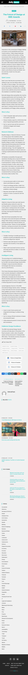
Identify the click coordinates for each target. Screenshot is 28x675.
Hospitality (4, 592)
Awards (14, 10)
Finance (3, 579)
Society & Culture (5, 625)
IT (2, 598)
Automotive (4, 520)
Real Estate (4, 616)
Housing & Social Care (7, 596)
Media (3, 607)
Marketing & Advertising (7, 605)
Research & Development (7, 618)
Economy (4, 550)
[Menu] (2, 2)
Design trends (14, 348)
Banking (3, 524)
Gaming (3, 585)
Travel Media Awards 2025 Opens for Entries (12, 420)
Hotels (3, 594)
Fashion (3, 570)
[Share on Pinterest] (15, 26)
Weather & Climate (6, 644)
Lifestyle (4, 603)
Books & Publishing (6, 526)
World (3, 649)
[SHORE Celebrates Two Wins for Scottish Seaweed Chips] (14, 449)
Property (4, 614)
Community (4, 537)
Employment (4, 557)
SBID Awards (5, 352)
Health (3, 587)
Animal (3, 513)
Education (4, 552)
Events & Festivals (6, 568)
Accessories (4, 507)
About (8, 663)
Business (4, 528)
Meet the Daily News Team (17, 663)
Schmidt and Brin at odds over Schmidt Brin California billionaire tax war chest (17, 481)
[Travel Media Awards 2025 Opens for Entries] (14, 409)
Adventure (4, 509)
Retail (3, 620)
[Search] (26, 2)
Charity (3, 535)
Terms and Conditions (16, 665)
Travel (3, 638)
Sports (3, 627)
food (3, 581)
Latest (8, 6)
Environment (4, 563)
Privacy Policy (14, 667)
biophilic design (14, 346)
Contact (7, 665)
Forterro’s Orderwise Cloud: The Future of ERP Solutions (7, 383)
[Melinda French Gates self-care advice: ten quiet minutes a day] (5, 474)
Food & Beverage (5, 583)
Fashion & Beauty (6, 572)
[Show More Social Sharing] (25, 26)
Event (3, 566)
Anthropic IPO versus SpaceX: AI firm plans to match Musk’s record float (17, 489)
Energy (3, 559)
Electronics (4, 555)
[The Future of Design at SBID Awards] (14, 38)
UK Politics (4, 640)
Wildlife (3, 646)
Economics (4, 548)
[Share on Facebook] (4, 26)
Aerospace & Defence (6, 511)
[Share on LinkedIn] (20, 26)
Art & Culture (5, 518)
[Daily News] (14, 2)
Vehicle (3, 642)
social (3, 622)
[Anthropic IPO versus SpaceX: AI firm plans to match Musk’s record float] (5, 489)
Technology (4, 631)
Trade (3, 633)
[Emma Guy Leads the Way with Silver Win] (14, 429)
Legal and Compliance (6, 601)
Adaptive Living (5, 346)
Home (5, 6)
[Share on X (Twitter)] (9, 26)
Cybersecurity (5, 542)
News (3, 609)
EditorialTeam (13, 20)
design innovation (6, 348)
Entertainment (5, 561)
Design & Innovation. (6, 546)
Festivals (4, 577)
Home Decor (21, 348)
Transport (4, 635)
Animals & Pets (5, 515)
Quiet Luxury (21, 350)
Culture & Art (5, 539)
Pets (3, 611)
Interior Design (14, 350)
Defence (4, 544)
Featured (4, 574)
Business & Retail (5, 531)
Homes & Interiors (6, 590)
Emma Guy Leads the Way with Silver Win (11, 440)
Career (3, 533)
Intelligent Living (5, 350)
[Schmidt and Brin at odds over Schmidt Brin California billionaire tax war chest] (5, 481)
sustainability (5, 629)
